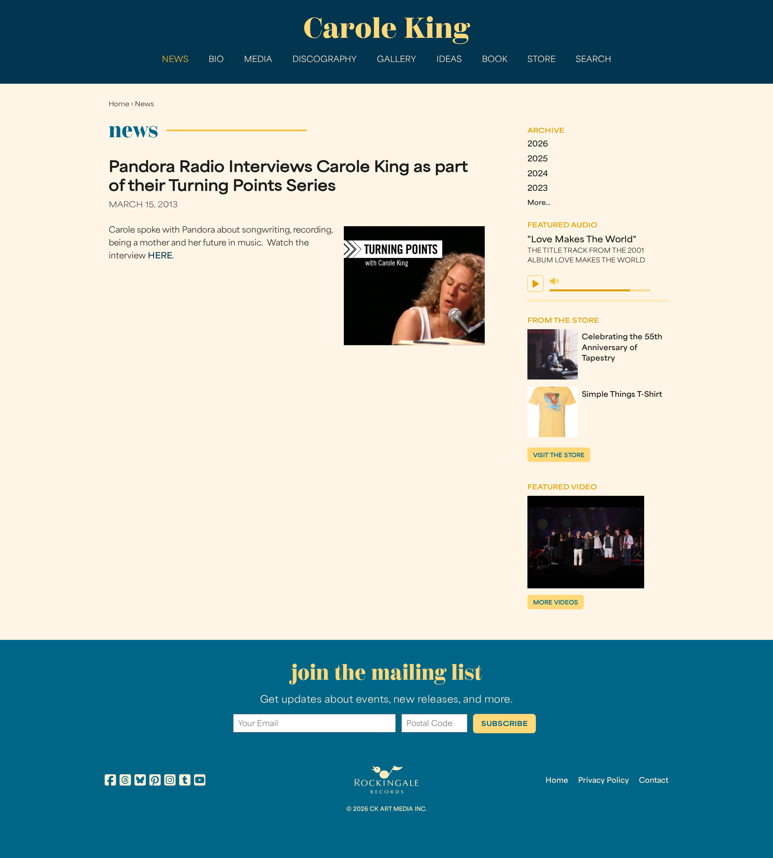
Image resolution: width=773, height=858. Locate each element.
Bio (216, 60)
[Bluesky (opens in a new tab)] (140, 781)
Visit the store (559, 456)
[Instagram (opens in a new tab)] (170, 781)
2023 (537, 189)
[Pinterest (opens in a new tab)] (155, 781)
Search (593, 60)
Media (258, 60)
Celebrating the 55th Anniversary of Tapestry (622, 348)
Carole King (386, 27)
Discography (324, 60)
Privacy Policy (603, 781)
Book (494, 60)
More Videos (555, 603)
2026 (537, 144)
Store (541, 60)
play (535, 283)
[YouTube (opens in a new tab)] (199, 781)
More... (538, 203)
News (175, 60)
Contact (653, 781)
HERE (160, 256)
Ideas (449, 60)
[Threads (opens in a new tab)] (125, 781)
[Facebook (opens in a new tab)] (110, 781)
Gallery (396, 60)
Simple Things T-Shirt (622, 395)
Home (119, 104)
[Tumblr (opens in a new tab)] (184, 781)
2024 (537, 174)
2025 (537, 159)
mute (554, 281)
